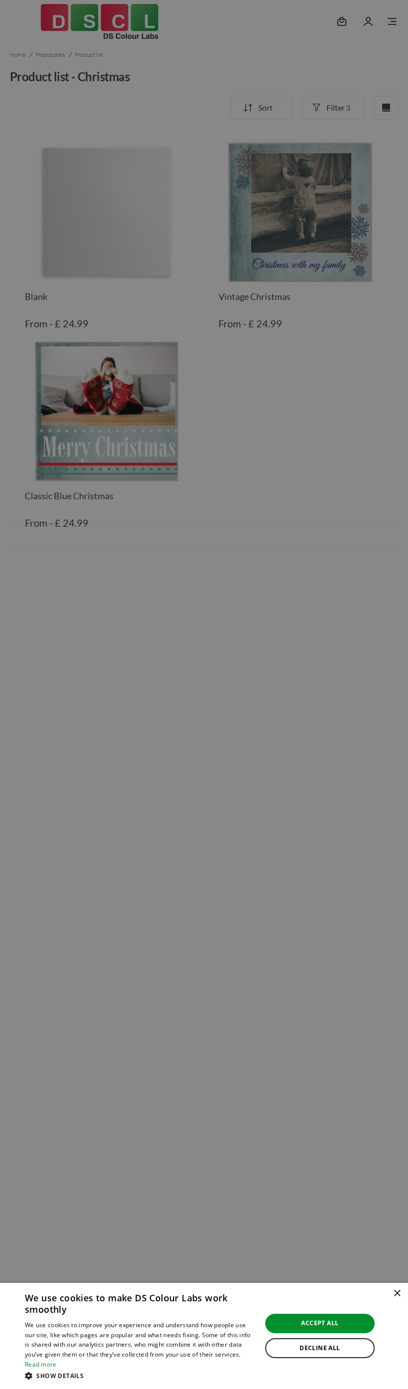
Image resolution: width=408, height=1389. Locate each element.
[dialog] (204, 1336)
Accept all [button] (319, 1323)
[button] (140, 1376)
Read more (41, 1364)
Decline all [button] (320, 1348)
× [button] (397, 1293)
